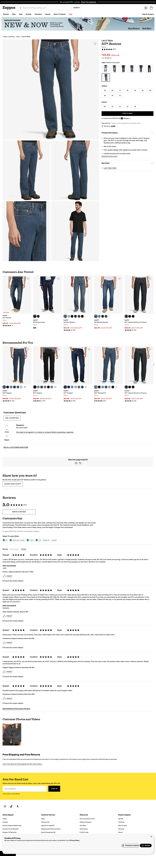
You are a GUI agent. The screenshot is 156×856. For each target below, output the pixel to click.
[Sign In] (145, 8)
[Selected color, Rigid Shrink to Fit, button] (126, 316)
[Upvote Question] (6, 426)
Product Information (110, 133)
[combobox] (46, 7)
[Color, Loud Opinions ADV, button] (82, 387)
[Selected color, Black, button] (35, 387)
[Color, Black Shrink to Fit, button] (129, 316)
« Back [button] (5, 37)
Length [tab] (54, 540)
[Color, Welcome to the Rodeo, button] (38, 316)
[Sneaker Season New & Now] (78, 24)
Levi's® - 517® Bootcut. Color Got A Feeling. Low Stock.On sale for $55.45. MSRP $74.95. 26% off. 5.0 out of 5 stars (17, 300)
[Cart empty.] (151, 8)
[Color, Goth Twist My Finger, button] (72, 387)
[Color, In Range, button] (106, 316)
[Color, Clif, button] (102, 387)
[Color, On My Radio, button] (38, 387)
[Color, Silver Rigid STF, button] (45, 387)
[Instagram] (5, 806)
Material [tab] (46, 540)
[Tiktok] (11, 806)
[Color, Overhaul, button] (75, 316)
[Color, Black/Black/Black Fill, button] (133, 316)
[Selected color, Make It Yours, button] (35, 316)
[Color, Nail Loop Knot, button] (14, 387)
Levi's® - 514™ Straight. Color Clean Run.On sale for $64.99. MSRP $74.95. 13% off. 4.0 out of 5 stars (78, 374)
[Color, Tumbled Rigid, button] (72, 316)
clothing (11, 37)
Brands (28, 14)
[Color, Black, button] (99, 387)
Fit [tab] (7, 540)
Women (6, 14)
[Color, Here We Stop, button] (68, 316)
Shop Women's (134, 28)
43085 (113, 126)
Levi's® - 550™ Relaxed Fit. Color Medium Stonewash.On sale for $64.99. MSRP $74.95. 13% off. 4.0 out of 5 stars (108, 374)
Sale (70, 14)
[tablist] (50, 540)
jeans (18, 37)
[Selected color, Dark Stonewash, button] (4, 387)
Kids (20, 14)
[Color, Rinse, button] (48, 387)
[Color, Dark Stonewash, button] (106, 387)
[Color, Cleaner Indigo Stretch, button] (68, 387)
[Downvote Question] (6, 436)
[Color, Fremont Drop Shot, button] (11, 387)
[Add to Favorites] (28, 278)
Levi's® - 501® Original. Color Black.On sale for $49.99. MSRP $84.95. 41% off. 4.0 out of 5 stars (47, 374)
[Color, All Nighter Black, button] (41, 387)
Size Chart (106, 163)
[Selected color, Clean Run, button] (65, 387)
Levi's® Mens (26, 37)
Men (14, 14)
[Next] (153, 364)
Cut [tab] (39, 540)
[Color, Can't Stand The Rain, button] (109, 387)
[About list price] (110, 58)
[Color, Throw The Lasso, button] (99, 316)
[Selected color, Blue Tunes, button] (65, 316)
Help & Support (148, 14)
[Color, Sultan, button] (75, 387)
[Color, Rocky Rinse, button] (102, 316)
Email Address (10, 789)
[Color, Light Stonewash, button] (51, 387)
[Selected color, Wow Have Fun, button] (96, 316)
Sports (47, 14)
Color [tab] (31, 540)
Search (76, 8)
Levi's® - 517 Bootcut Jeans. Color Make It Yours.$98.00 (47, 302)
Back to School (60, 14)
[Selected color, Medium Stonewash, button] (96, 387)
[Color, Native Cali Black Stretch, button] (82, 316)
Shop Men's (146, 28)
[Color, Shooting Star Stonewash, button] (21, 387)
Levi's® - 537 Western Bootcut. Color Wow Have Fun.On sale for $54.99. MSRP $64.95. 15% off (108, 302)
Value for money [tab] (18, 540)
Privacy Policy (74, 840)
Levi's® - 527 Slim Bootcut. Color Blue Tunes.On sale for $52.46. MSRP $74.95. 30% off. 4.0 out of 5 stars (78, 303)
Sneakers (38, 14)
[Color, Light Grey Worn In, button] (79, 387)
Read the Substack (88, 2)
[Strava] (17, 806)
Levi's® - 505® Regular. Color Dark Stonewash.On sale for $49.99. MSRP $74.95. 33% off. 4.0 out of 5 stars (17, 374)
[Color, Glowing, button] (18, 387)
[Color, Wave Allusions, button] (79, 316)
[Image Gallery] (12, 734)
